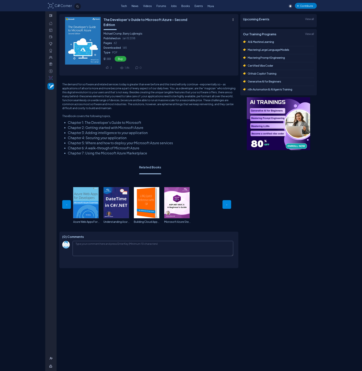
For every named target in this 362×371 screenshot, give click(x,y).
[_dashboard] (52, 30)
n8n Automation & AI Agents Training (270, 89)
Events (199, 6)
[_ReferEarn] (52, 64)
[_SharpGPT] (52, 77)
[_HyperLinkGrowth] (50, 86)
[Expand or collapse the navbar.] (51, 15)
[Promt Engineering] (278, 123)
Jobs (174, 6)
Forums (161, 6)
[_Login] (51, 366)
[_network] (52, 57)
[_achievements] (52, 50)
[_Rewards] (52, 71)
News (135, 6)
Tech (124, 6)
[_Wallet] (52, 37)
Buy (120, 58)
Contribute (306, 5)
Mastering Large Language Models (268, 49)
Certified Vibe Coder (260, 65)
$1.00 (107, 58)
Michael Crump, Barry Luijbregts (123, 33)
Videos (147, 6)
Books (185, 6)
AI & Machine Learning (261, 41)
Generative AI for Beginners (264, 81)
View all (309, 19)
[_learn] (52, 43)
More (211, 6)
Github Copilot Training (262, 73)
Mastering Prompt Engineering (266, 57)
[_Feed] (52, 23)
